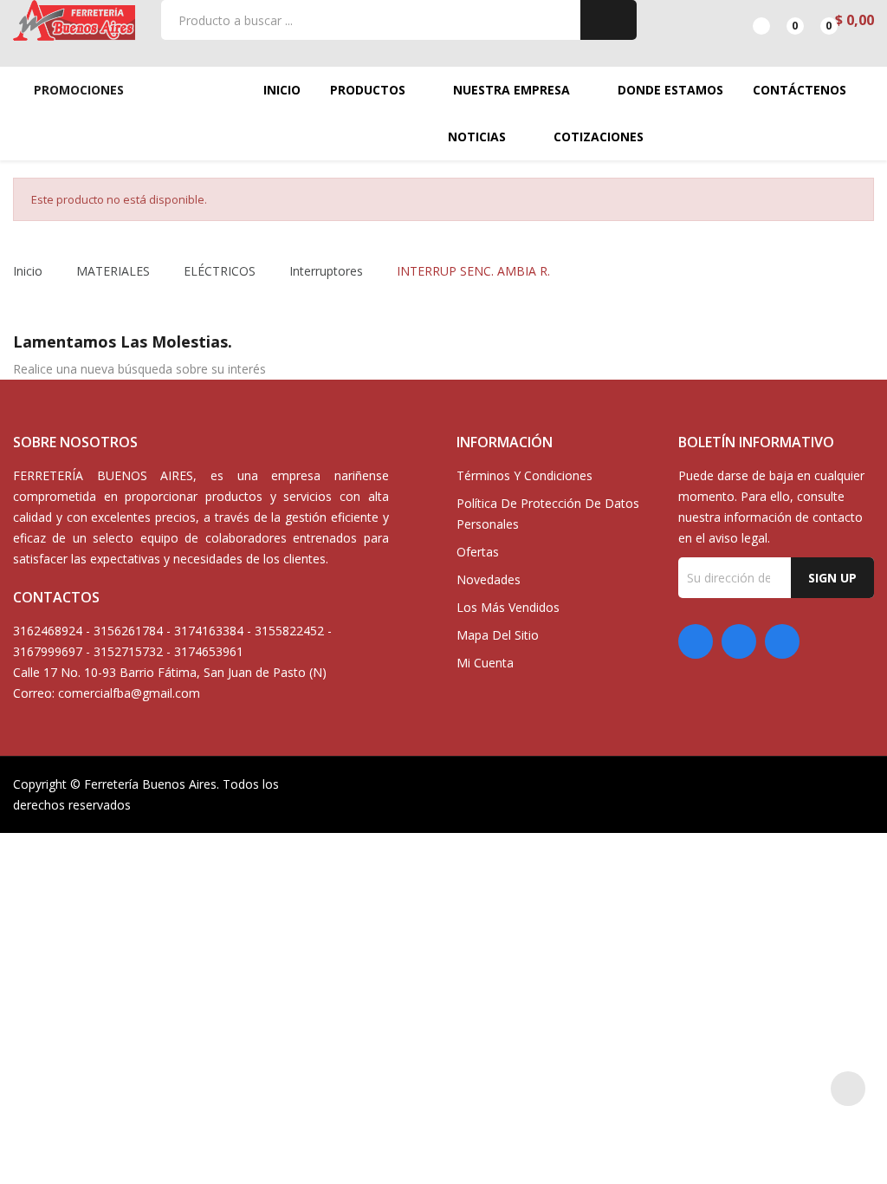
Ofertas (477, 551)
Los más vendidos (508, 607)
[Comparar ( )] (746, 20)
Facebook (695, 641)
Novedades (488, 579)
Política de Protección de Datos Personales (547, 513)
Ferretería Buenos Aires (150, 784)
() (780, 20)
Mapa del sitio (497, 635)
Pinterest (739, 641)
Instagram (782, 641)
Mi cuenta (485, 662)
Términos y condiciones (524, 475)
